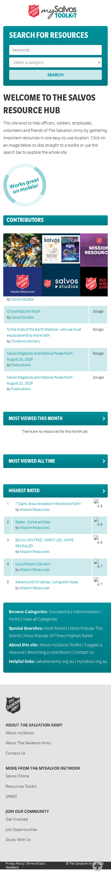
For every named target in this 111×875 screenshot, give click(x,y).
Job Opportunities (21, 829)
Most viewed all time (32, 461)
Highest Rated (79, 635)
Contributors (25, 220)
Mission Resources (34, 510)
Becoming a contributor (49, 652)
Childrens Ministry (25, 341)
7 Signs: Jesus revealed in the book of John (48, 504)
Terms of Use (35, 863)
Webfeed (12, 867)
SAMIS (11, 796)
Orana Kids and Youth (23, 311)
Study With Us (18, 839)
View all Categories (40, 619)
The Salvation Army (82, 863)
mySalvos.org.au (92, 661)
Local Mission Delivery (33, 564)
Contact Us (83, 652)
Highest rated (24, 490)
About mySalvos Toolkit (60, 644)
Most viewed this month (35, 418)
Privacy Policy (15, 863)
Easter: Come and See (32, 522)
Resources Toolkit (21, 786)
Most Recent (55, 628)
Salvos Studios (22, 299)
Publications (20, 365)
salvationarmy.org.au (55, 661)
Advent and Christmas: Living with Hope (46, 582)
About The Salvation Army (28, 743)
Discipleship (59, 611)
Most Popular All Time (44, 635)
